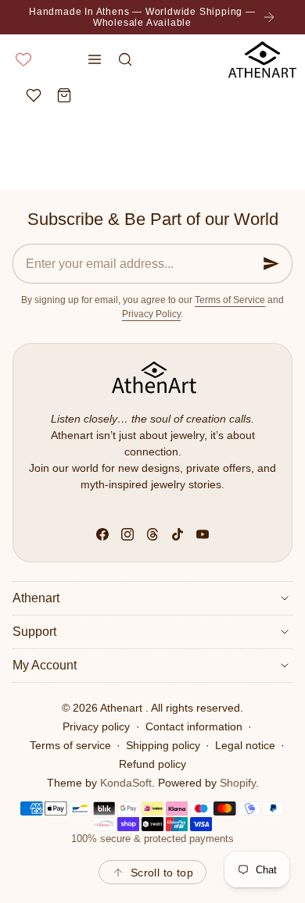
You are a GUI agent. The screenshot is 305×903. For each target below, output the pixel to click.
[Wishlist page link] (23, 59)
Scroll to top (162, 872)
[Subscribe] (271, 263)
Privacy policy (96, 726)
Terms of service (70, 745)
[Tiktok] (177, 534)
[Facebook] (102, 534)
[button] (95, 59)
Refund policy (152, 764)
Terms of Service (230, 299)
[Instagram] (127, 534)
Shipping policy (163, 745)
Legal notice (245, 745)
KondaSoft (126, 782)
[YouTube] (202, 534)
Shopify (238, 782)
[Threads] (152, 534)
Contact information (193, 726)
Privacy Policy (151, 314)
